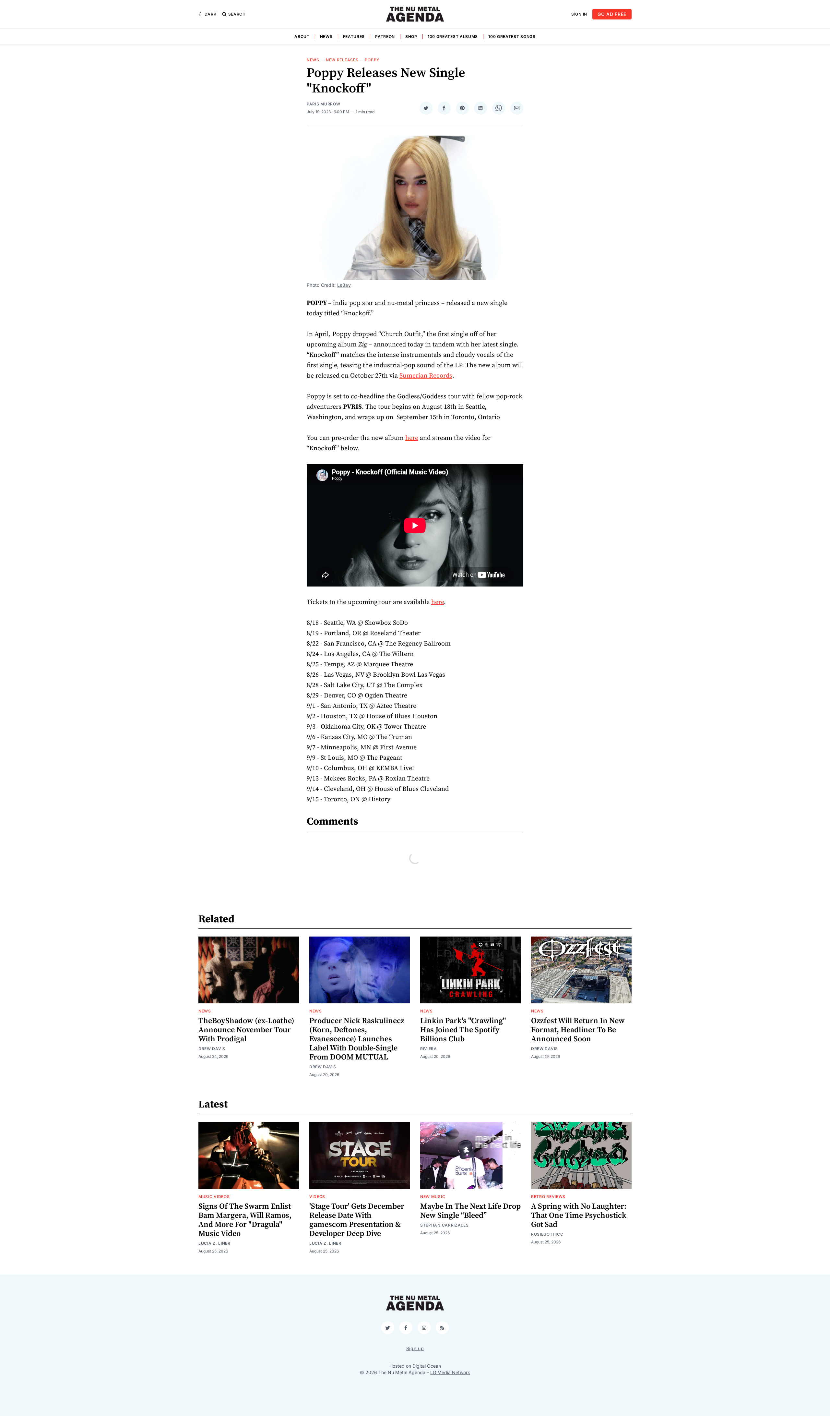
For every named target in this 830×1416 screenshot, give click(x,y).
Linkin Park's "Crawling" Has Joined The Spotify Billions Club (463, 1030)
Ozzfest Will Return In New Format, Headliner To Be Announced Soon (578, 1030)
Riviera (428, 1048)
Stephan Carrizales (444, 1225)
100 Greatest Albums (453, 36)
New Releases (342, 59)
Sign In (579, 14)
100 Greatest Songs (512, 36)
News (326, 36)
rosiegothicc (547, 1234)
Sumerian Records (425, 376)
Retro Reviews (548, 1196)
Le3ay (344, 285)
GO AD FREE (612, 14)
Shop (411, 36)
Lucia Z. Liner (214, 1243)
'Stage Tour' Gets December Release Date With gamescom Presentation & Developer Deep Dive (356, 1220)
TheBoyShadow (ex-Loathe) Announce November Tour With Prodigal (246, 1030)
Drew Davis (211, 1048)
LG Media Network (450, 1372)
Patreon (385, 36)
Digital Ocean (426, 1366)
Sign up (415, 1348)
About (302, 36)
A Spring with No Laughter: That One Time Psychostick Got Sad (578, 1215)
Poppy (372, 59)
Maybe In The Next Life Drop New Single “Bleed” (470, 1211)
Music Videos (214, 1196)
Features (354, 36)
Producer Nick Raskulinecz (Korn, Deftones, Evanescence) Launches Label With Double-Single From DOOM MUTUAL (356, 1039)
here (411, 438)
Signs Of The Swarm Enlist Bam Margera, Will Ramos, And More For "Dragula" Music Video (244, 1220)
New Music (432, 1196)
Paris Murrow (323, 104)
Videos (317, 1196)
